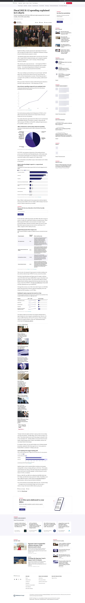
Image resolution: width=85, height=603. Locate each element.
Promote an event (62, 156)
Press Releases (35, 3)
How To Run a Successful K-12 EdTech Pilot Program (63, 124)
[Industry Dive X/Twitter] (19, 579)
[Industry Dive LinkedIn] (14, 579)
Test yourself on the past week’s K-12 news (64, 550)
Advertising (40, 578)
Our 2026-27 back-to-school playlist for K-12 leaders (66, 45)
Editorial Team (28, 579)
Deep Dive (20, 3)
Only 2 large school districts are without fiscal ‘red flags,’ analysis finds (65, 51)
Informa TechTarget (46, 594)
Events (30, 3)
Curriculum (29, 5)
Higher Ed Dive (26, 0)
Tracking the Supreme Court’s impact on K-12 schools (36, 559)
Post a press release (62, 113)
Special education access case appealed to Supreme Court (66, 32)
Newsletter (27, 583)
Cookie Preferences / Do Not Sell (52, 599)
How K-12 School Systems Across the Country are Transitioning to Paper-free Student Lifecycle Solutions (63, 165)
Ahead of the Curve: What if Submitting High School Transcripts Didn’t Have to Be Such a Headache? (63, 135)
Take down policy (43, 599)
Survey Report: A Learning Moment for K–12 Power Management (64, 75)
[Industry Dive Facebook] (17, 579)
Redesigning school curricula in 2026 (65, 63)
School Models (41, 5)
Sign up (20, 214)
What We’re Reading (29, 588)
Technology (47, 5)
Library (27, 3)
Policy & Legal (20, 5)
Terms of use (37, 599)
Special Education (35, 5)
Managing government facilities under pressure (64, 69)
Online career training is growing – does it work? (63, 129)
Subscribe (69, 3)
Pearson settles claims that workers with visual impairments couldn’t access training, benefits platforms (65, 563)
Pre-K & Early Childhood (63, 5)
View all (56, 80)
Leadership (25, 5)
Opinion (24, 3)
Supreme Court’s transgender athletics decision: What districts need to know (36, 545)
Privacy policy (32, 599)
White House (20, 47)
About (27, 578)
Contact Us (28, 581)
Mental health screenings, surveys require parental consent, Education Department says (65, 39)
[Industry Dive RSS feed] (21, 579)
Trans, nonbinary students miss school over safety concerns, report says (65, 544)
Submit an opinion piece (43, 581)
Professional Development (54, 5)
